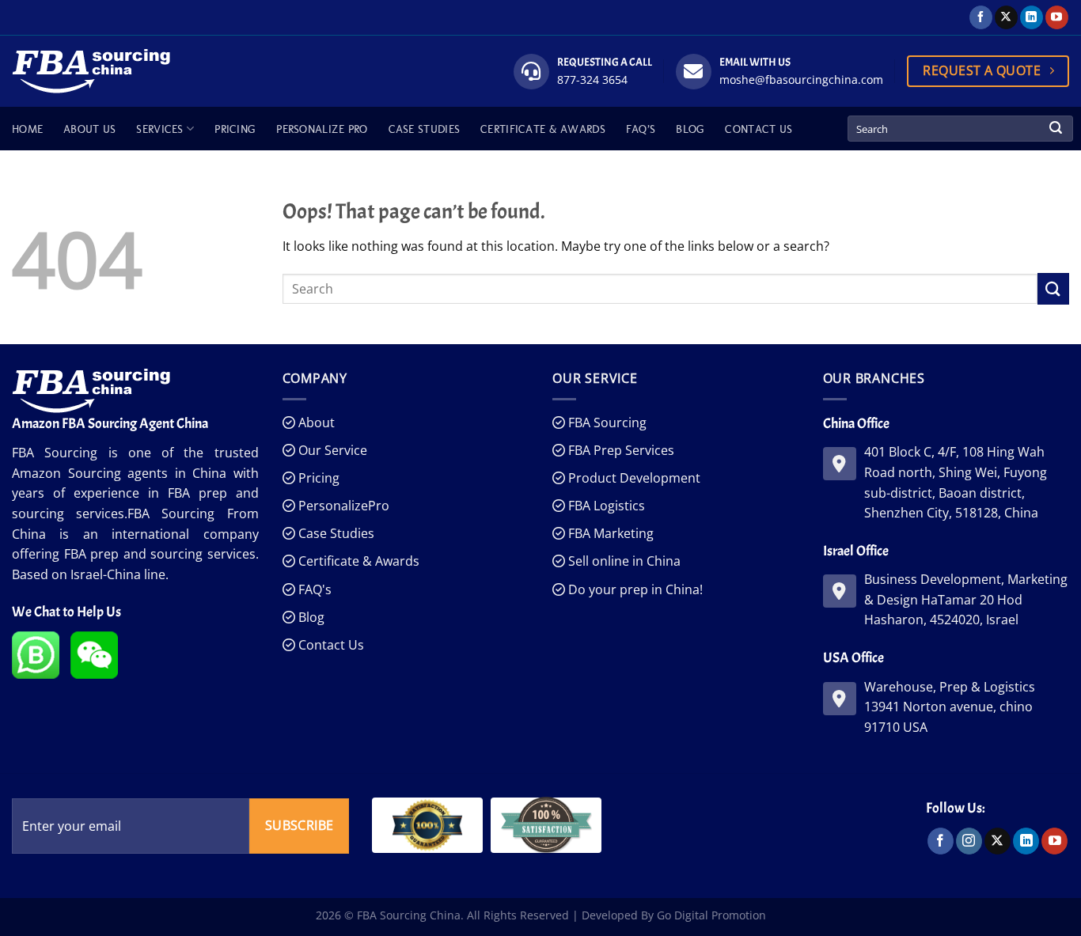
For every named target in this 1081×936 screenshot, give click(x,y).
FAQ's (313, 589)
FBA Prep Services (619, 450)
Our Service (331, 450)
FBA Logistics (605, 505)
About (315, 422)
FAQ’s (640, 129)
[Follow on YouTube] (1056, 17)
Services (159, 129)
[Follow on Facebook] (980, 17)
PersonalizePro (342, 505)
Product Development (632, 478)
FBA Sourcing (606, 422)
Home (27, 129)
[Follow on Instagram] (969, 841)
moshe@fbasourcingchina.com (801, 79)
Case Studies (424, 129)
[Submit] (1055, 129)
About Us (89, 129)
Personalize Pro (321, 129)
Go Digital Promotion (711, 915)
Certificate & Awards (542, 129)
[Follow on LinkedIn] (1031, 17)
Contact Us (758, 129)
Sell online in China (623, 561)
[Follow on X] (1006, 17)
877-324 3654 (592, 79)
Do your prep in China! (634, 589)
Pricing (235, 129)
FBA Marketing (609, 533)
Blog (690, 129)
